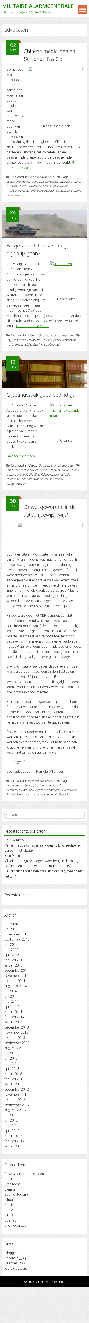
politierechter (45, 190)
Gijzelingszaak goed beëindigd (40, 394)
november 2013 (16, 1032)
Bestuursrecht (14, 1179)
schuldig (26, 344)
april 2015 (11, 955)
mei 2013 (11, 1064)
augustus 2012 (15, 1110)
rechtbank (39, 794)
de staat (55, 470)
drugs (65, 470)
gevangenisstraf (16, 474)
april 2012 (11, 1131)
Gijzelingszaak (50, 474)
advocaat (38, 181)
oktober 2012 (14, 1100)
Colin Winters (14, 840)
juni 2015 (11, 945)
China (77, 181)
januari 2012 (13, 1146)
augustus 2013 (15, 1048)
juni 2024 (11, 924)
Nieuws (32, 335)
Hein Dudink (13, 856)
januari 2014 (13, 1022)
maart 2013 (13, 1074)
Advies (26, 181)
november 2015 (16, 934)
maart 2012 (13, 1136)
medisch (33, 177)
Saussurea (62, 190)
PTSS (8, 1215)
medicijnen (13, 190)
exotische (35, 186)
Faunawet (49, 186)
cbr (31, 785)
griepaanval (53, 785)
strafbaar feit (52, 344)
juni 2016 (11, 929)
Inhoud (9, 1200)
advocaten (52, 181)
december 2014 (16, 970)
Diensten (10, 1189)
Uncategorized (63, 335)
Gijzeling (34, 474)
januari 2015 (13, 965)
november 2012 (16, 1095)
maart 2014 (13, 1012)
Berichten (15, 1258)
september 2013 (17, 1043)
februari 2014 (14, 1017)
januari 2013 (13, 1084)
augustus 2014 (15, 986)
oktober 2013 (14, 1038)
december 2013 (16, 1027)
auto (45, 470)
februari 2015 (14, 960)
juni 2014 (11, 996)
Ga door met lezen (32, 326)
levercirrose (69, 790)
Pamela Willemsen (18, 794)
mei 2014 (11, 1001)
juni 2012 (11, 1120)
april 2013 (11, 1069)
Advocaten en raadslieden (24, 1174)
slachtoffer (13, 479)
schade (65, 474)
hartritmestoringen (47, 790)
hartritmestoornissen (20, 790)
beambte (66, 181)
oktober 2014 (14, 981)
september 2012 (17, 1105)
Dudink (23, 186)
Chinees (11, 186)
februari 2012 (14, 1141)
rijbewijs (52, 794)
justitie (57, 340)
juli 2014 (10, 991)
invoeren (62, 186)
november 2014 (16, 976)
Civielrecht (12, 1184)
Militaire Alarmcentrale (38, 6)
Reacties (14, 1263)
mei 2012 (11, 1126)
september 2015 (17, 939)
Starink (75, 190)
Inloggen (10, 1253)
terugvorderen (15, 483)
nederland (28, 190)
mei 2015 (11, 950)
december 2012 (16, 1089)
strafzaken (56, 479)
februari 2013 (14, 1079)
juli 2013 (10, 1053)
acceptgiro (13, 181)
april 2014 (11, 1007)
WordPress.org (15, 1268)
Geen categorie (16, 1194)
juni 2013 (11, 1058)
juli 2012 (10, 1115)
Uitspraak (12, 195)
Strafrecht (46, 177)
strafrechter (40, 479)
